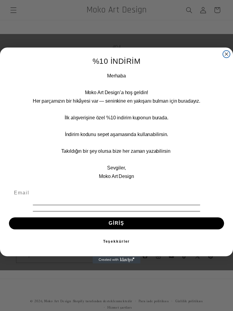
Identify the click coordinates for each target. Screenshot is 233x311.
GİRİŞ (116, 223)
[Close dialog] (226, 54)
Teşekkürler (116, 241)
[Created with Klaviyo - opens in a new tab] (116, 260)
